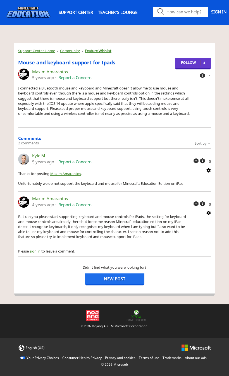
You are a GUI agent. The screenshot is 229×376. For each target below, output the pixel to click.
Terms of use (149, 357)
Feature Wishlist (98, 50)
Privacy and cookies (120, 357)
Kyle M (38, 155)
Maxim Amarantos (50, 71)
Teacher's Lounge (117, 12)
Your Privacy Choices (43, 357)
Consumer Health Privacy (82, 357)
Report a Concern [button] (75, 77)
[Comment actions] (208, 169)
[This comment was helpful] (196, 161)
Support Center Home (36, 50)
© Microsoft (114, 364)
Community (70, 50)
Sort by (201, 143)
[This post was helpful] (202, 75)
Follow (188, 62)
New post (114, 279)
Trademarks (172, 357)
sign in (35, 251)
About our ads (196, 357)
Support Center (76, 12)
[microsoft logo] (196, 347)
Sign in (218, 11)
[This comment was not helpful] (202, 161)
